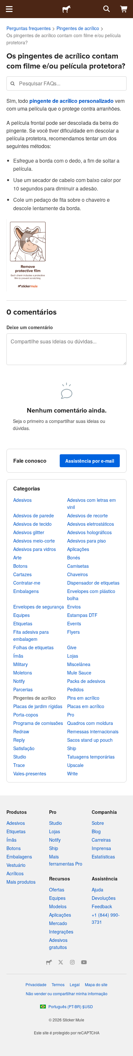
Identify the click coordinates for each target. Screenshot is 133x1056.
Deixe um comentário (29, 327)
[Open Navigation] (9, 9)
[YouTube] (84, 962)
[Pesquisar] (106, 9)
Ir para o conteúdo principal (4, 4)
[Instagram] (72, 962)
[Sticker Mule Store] (49, 962)
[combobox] (66, 83)
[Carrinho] (124, 9)
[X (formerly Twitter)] (60, 962)
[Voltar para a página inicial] (66, 9)
